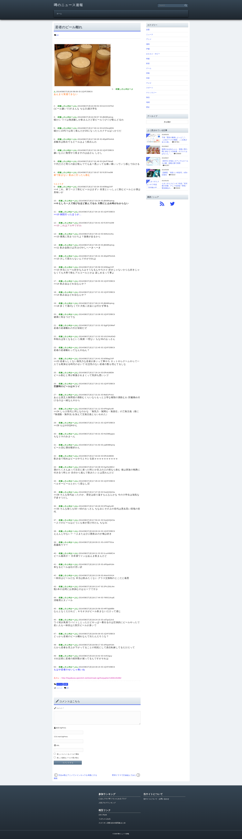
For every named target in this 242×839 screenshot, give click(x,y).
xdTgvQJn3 (109, 620)
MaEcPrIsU (109, 395)
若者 (65, 684)
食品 (148, 97)
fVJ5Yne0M (108, 172)
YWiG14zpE (109, 598)
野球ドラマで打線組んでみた (124, 775)
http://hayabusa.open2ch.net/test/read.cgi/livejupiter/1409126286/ (91, 678)
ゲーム (148, 68)
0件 (57, 35)
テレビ (148, 83)
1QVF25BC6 (87, 91)
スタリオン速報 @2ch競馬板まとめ (112, 823)
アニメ (148, 39)
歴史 (148, 107)
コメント (59, 688)
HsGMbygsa (109, 434)
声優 (148, 49)
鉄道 (148, 63)
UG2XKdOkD (109, 336)
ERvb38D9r (109, 373)
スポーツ (149, 88)
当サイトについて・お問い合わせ (156, 799)
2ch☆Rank (103, 815)
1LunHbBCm (109, 553)
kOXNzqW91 (108, 128)
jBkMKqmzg (108, 117)
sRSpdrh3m (109, 564)
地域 (148, 102)
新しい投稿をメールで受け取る (68, 758)
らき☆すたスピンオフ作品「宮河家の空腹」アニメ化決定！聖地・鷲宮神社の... (174, 186)
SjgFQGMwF (109, 325)
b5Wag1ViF (108, 187)
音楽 (148, 78)
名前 (57, 728)
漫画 (148, 44)
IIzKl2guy (108, 656)
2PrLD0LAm (109, 586)
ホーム (59, 14)
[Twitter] (172, 203)
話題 (148, 30)
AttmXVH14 (109, 575)
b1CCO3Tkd (108, 106)
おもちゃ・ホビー (153, 54)
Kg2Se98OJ (109, 467)
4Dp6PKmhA (108, 139)
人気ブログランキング (107, 803)
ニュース (149, 34)
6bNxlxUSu (109, 234)
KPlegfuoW (109, 409)
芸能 (148, 73)
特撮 (148, 59)
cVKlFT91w (109, 542)
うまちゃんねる (105, 819)
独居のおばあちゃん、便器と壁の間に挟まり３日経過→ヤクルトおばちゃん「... (174, 151)
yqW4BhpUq (109, 445)
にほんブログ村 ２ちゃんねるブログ (112, 799)
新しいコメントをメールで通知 (68, 754)
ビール (59, 684)
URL (57, 745)
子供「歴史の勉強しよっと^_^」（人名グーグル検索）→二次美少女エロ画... (174, 139)
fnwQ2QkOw (109, 492)
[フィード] (162, 203)
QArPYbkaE (108, 161)
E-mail (58, 737)
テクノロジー (151, 93)
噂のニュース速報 (68, 5)
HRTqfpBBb (109, 609)
